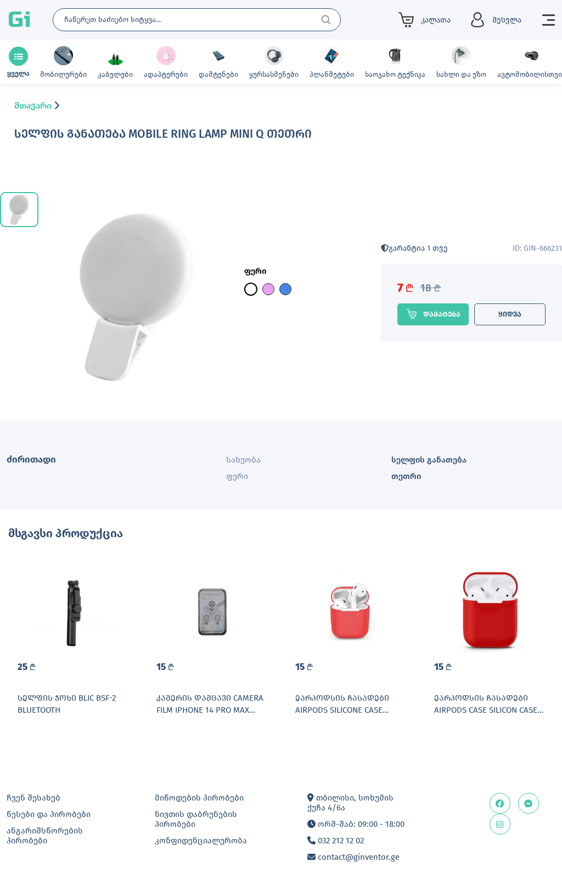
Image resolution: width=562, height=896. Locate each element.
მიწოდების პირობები (199, 798)
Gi (19, 20)
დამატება (441, 314)
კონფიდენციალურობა (201, 841)
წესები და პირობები (49, 814)
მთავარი (33, 105)
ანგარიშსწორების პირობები (45, 836)
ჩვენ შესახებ (33, 798)
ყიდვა (509, 314)
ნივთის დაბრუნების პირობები (196, 819)
